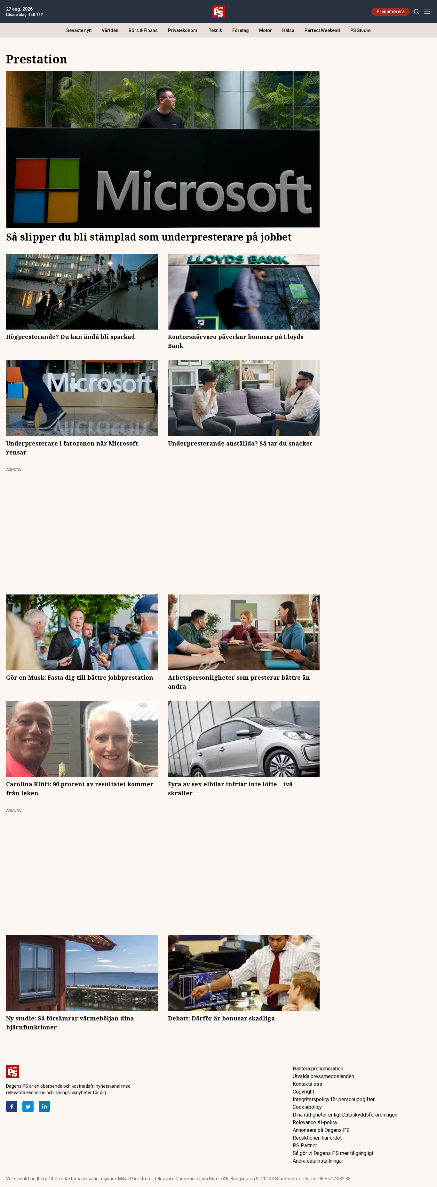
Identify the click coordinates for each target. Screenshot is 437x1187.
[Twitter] (28, 1106)
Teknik (215, 30)
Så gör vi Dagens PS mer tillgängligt (333, 1153)
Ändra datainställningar (318, 1161)
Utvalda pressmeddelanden (323, 1076)
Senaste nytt (78, 30)
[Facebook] (11, 1106)
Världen (110, 30)
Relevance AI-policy (315, 1122)
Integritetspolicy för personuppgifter (334, 1099)
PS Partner (305, 1145)
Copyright (303, 1092)
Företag (240, 30)
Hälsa (288, 30)
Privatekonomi (183, 30)
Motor (265, 30)
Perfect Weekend (322, 30)
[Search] (416, 12)
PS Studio (360, 30)
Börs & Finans (143, 30)
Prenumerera (391, 11)
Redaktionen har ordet (317, 1138)
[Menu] (427, 12)
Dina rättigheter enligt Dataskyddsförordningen (345, 1115)
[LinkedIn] (44, 1106)
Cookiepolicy (307, 1107)
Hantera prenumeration (318, 1069)
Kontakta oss (307, 1084)
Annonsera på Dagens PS (321, 1130)
